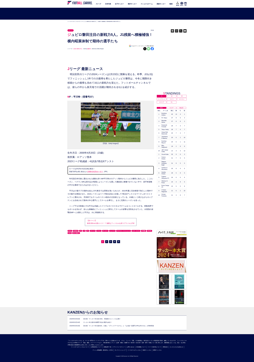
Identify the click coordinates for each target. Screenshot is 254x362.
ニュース (112, 231)
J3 (87, 231)
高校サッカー (161, 4)
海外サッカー (132, 4)
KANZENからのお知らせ (87, 312)
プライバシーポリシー (119, 347)
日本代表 (108, 4)
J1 (80, 231)
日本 (69, 233)
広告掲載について (141, 347)
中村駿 (143, 231)
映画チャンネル (147, 350)
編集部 (89, 48)
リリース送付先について (154, 347)
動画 (171, 4)
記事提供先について (96, 347)
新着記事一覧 (107, 347)
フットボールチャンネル (72, 21)
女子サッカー (119, 4)
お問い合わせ (130, 347)
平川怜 (149, 231)
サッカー (105, 231)
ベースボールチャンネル (134, 350)
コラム (99, 231)
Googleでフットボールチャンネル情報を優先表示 (142, 45)
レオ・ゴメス (136, 231)
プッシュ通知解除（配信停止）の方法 (102, 350)
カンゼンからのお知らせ (176, 347)
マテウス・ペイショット (123, 231)
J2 (84, 231)
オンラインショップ (120, 350)
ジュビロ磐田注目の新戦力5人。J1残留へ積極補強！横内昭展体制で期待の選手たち (101, 21)
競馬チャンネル (157, 350)
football (76, 231)
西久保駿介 (76, 233)
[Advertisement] (127, 13)
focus (69, 231)
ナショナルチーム (147, 4)
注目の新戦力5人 (77, 48)
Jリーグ (98, 4)
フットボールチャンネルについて (80, 347)
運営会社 (165, 347)
